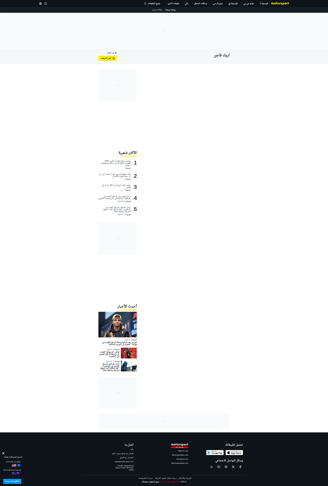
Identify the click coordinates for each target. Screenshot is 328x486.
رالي (186, 4)
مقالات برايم (157, 10)
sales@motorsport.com (124, 461)
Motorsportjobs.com (180, 455)
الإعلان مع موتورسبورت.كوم (123, 453)
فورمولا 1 (264, 4)
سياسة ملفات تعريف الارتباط (166, 478)
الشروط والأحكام (185, 478)
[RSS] (211, 466)
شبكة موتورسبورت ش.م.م (170, 482)
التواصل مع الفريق (127, 457)
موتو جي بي (248, 4)
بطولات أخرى (173, 4)
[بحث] (45, 3)
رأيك (132, 449)
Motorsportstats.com (180, 463)
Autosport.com (182, 459)
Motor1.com (183, 451)
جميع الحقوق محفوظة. (150, 482)
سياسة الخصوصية (146, 478)
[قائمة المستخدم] (40, 3)
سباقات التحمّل (200, 4)
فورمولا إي (233, 4)
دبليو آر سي (218, 4)
